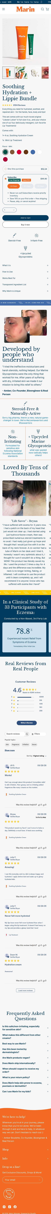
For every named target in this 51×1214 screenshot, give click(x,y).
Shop (5, 1149)
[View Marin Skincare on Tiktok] (9, 1207)
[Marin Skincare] (25, 9)
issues (34, 745)
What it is (6, 265)
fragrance (15, 745)
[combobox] (36, 756)
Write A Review (27, 723)
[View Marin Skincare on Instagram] (4, 1207)
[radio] (5, 152)
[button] (42, 9)
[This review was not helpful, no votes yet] (43, 805)
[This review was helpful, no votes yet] (39, 805)
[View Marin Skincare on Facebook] (15, 1207)
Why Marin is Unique (11, 291)
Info (4, 1158)
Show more (10, 751)
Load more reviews (25, 991)
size (7, 745)
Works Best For (8, 278)
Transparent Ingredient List (14, 284)
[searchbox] (15, 734)
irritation (26, 745)
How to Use (7, 272)
